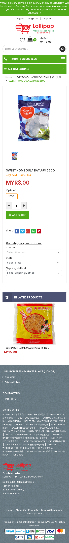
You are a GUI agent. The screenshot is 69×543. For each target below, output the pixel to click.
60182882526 (28, 59)
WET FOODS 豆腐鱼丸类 (36, 424)
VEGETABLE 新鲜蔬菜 (36, 414)
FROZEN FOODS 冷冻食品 (27, 417)
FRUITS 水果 (17, 454)
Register (33, 18)
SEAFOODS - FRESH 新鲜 (38, 451)
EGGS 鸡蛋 (7, 424)
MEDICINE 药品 (14, 421)
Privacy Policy (12, 382)
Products (33, 510)
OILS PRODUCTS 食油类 (36, 438)
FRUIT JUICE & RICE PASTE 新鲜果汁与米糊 (24, 444)
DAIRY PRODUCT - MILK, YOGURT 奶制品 (47, 431)
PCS (10, 196)
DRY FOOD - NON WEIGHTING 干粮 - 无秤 (39, 77)
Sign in (47, 18)
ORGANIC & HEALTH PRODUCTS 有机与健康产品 (27, 434)
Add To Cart (19, 215)
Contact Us (11, 398)
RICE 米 (19, 424)
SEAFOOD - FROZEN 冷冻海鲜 (39, 448)
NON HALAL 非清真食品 (13, 414)
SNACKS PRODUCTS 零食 (24, 427)
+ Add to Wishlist (18, 175)
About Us (10, 377)
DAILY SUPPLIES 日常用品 (14, 431)
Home (8, 77)
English (21, 18)
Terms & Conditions (51, 510)
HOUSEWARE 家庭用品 (49, 427)
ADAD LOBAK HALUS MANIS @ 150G (46, 349)
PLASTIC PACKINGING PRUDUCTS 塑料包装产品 (43, 441)
